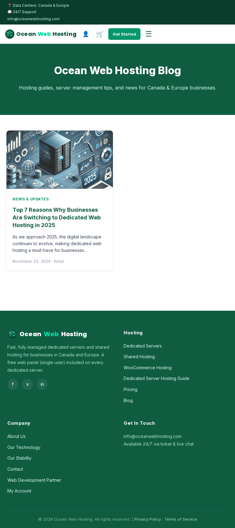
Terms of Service (180, 519)
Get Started (124, 34)
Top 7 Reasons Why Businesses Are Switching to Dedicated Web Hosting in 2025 (57, 217)
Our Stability (19, 458)
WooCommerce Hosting (148, 367)
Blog (128, 400)
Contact (15, 469)
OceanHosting (46, 34)
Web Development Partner (34, 480)
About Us (16, 436)
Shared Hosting (139, 356)
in (42, 384)
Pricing (130, 389)
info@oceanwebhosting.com (33, 19)
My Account (19, 490)
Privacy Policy (147, 519)
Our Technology (23, 447)
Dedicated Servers (143, 345)
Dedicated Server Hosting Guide (156, 378)
